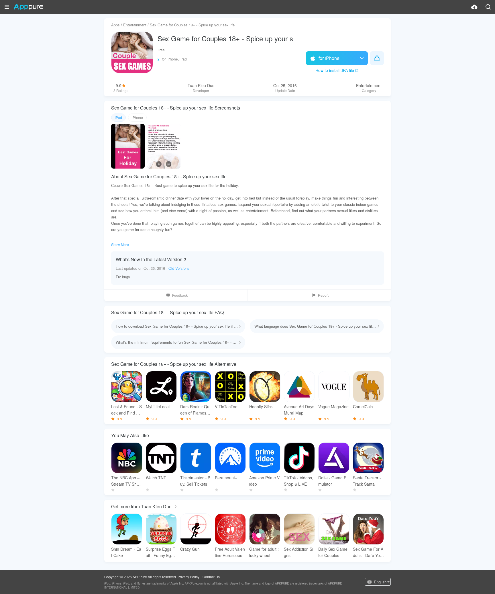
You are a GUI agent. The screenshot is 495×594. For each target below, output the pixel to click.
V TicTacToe (226, 406)
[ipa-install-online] (474, 7)
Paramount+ (226, 477)
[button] (7, 7)
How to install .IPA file (334, 70)
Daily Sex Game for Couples (332, 552)
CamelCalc (363, 406)
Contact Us (211, 576)
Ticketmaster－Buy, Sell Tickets (195, 481)
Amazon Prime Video (264, 481)
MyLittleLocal (158, 406)
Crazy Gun (190, 549)
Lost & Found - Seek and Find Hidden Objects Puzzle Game (126, 410)
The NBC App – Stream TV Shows (126, 481)
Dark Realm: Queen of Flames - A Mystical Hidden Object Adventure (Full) (195, 410)
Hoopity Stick (261, 406)
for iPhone (329, 58)
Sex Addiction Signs (298, 552)
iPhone (137, 117)
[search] (488, 7)
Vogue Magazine (333, 406)
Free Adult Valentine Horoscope (230, 552)
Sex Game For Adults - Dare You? (368, 552)
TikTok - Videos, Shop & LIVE (298, 481)
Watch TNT (156, 477)
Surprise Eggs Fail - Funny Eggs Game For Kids (160, 552)
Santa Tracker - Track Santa (367, 481)
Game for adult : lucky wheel (264, 552)
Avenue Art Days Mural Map (299, 410)
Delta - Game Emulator (332, 481)
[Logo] (28, 7)
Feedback (180, 295)
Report (323, 295)
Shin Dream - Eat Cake (126, 552)
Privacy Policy (188, 576)
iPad (118, 117)
